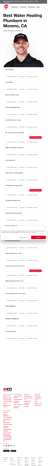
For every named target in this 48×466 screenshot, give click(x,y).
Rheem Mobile (6, 448)
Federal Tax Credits (7, 424)
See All (4, 461)
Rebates (12, 1)
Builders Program (18, 404)
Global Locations (39, 403)
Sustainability (26, 1)
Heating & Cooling (7, 398)
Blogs (36, 401)
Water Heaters (6, 396)
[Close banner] (45, 227)
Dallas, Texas (19, 457)
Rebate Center (6, 422)
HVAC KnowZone (7, 432)
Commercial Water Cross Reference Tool (7, 439)
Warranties (6, 1)
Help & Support (38, 405)
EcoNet (5, 403)
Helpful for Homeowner (7, 394)
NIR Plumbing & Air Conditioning (13, 185)
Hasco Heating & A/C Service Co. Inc (14, 266)
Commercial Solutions (18, 394)
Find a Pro (5, 412)
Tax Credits (18, 1)
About (38, 7)
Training (26, 406)
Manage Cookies (22, 237)
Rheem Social (5, 443)
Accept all (38, 237)
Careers (32, 1)
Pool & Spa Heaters (7, 401)
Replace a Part (27, 401)
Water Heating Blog (7, 417)
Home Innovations (7, 399)
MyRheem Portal (28, 396)
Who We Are (37, 396)
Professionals (31, 7)
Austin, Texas (12, 460)
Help (37, 1)
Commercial (23, 7)
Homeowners (15, 7)
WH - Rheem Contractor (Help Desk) (14, 132)
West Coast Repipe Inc (11, 225)
